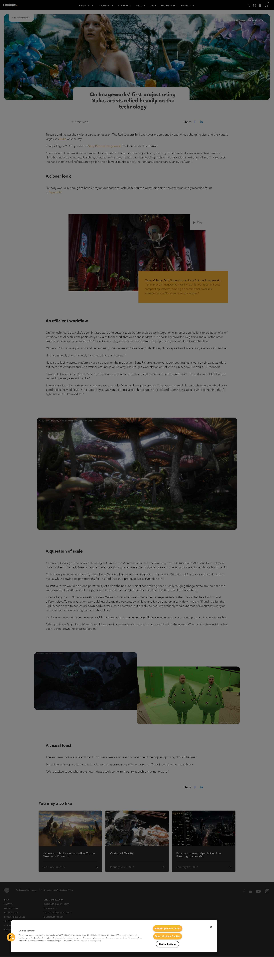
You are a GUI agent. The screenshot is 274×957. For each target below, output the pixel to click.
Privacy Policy (95, 940)
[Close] (211, 927)
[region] (114, 936)
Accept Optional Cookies (167, 928)
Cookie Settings (167, 944)
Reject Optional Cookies (168, 936)
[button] (11, 937)
